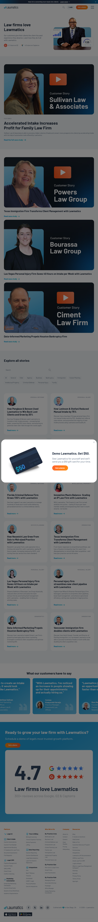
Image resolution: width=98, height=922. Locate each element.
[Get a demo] (60, 468)
